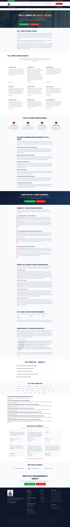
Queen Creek (32, 390)
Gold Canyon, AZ (26, 520)
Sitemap (42, 500)
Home (8, 519)
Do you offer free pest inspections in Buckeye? (25, 371)
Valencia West (60, 508)
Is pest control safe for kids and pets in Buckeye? (25, 368)
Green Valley (58, 506)
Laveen (38, 388)
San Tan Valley (38, 390)
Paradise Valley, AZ (51, 520)
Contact (42, 494)
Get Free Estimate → (34, 24)
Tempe (53, 390)
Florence (51, 386)
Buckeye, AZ (49, 519)
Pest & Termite (11, 519)
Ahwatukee (19, 386)
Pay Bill (54, 3)
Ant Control (28, 496)
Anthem (24, 386)
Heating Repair (29, 502)
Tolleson (34, 392)
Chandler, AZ (58, 519)
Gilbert (23, 388)
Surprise (49, 390)
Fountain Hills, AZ (17, 520)
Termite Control (29, 494)
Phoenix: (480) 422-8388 (11, 501)
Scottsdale (44, 390)
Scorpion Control (29, 493)
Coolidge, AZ (9, 520)
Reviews (35, 3)
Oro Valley (55, 507)
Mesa (53, 388)
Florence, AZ (13, 520)
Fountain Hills (18, 388)
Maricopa (48, 388)
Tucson (55, 508)
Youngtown (44, 392)
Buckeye (55, 493)
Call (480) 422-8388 (24, 24)
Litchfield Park (43, 388)
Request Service (59, 3)
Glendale (25, 392)
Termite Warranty (43, 498)
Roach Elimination (29, 495)
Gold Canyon (28, 388)
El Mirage (39, 392)
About (39, 3)
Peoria (23, 390)
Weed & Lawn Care (30, 509)
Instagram (42, 501)
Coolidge (46, 386)
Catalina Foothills (53, 506)
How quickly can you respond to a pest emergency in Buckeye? (27, 374)
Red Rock (58, 507)
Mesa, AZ (47, 520)
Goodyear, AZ (30, 520)
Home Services (24, 3)
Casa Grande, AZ (54, 519)
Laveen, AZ (34, 520)
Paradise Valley (18, 390)
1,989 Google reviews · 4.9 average (26, 427)
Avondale (30, 392)
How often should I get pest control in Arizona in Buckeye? (27, 365)
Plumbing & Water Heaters (31, 503)
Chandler (41, 386)
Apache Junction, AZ (44, 519)
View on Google (12, 455)
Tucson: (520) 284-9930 (11, 502)
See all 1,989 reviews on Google (32, 458)
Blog (42, 3)
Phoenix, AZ (58, 520)
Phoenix (27, 390)
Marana (52, 507)
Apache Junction (30, 386)
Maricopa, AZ (43, 520)
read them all (47, 427)
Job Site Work (30, 3)
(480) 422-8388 (60, 0)
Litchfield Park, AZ (38, 520)
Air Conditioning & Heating (31, 497)
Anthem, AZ (39, 519)
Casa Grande (36, 386)
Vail (57, 508)
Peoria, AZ (55, 520)
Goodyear (33, 388)
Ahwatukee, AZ (36, 519)
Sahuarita (52, 508)
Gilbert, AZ (22, 520)
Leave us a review (40, 458)
